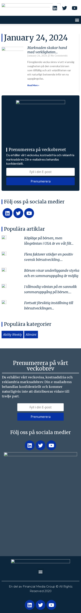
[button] (77, 20)
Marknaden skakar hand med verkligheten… (47, 49)
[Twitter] (65, 8)
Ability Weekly (12, 334)
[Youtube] (74, 8)
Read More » (33, 85)
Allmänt (31, 334)
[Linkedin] (55, 8)
